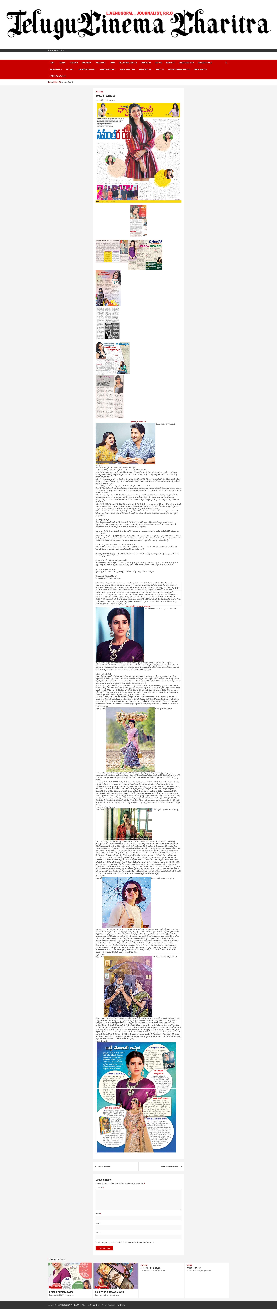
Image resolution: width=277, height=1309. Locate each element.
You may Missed (57, 1259)
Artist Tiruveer (194, 1268)
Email (98, 1223)
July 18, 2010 (100, 100)
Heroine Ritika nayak (150, 1268)
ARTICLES (160, 69)
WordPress (121, 1305)
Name (98, 1214)
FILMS (112, 63)
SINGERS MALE (56, 69)
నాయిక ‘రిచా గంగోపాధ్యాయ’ (170, 1167)
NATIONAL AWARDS (58, 76)
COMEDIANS (146, 63)
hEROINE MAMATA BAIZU (61, 1292)
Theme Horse (95, 1305)
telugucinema (110, 100)
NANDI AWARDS (200, 69)
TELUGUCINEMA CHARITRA (179, 69)
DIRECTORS (86, 63)
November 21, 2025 (147, 1271)
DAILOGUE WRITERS (107, 69)
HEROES (62, 63)
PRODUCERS (100, 63)
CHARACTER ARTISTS (128, 63)
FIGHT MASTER (145, 69)
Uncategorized (55, 1287)
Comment (100, 1188)
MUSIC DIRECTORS (186, 63)
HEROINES (74, 63)
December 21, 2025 (56, 1295)
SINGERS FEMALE (205, 63)
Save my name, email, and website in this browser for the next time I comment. (126, 1242)
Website (98, 1233)
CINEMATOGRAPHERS (86, 69)
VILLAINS (69, 69)
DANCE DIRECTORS (127, 69)
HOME (52, 63)
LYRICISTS (170, 63)
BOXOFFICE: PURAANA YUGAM (109, 1292)
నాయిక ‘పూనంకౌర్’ (104, 1167)
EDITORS (158, 63)
